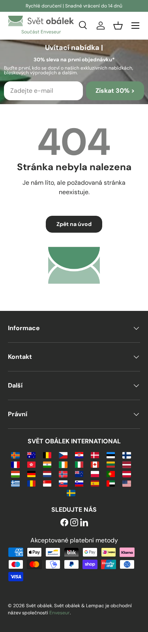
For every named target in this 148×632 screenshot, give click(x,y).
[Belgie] (47, 454)
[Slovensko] (63, 483)
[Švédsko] (71, 492)
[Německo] (31, 473)
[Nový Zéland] (79, 473)
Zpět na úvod (74, 224)
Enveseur (59, 613)
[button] (118, 25)
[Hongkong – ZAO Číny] (31, 464)
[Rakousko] (126, 473)
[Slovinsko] (79, 483)
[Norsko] (63, 473)
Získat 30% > (115, 90)
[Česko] (63, 454)
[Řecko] (15, 483)
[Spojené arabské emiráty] (111, 483)
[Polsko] (95, 473)
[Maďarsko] (15, 473)
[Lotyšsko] (126, 464)
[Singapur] (47, 483)
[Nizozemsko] (47, 473)
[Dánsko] (95, 454)
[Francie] (15, 464)
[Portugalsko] (111, 473)
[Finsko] (126, 454)
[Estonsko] (111, 454)
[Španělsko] (95, 483)
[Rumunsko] (31, 483)
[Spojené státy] (126, 483)
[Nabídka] (135, 25)
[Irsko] (63, 464)
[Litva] (111, 464)
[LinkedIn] (84, 523)
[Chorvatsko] (79, 454)
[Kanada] (95, 464)
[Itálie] (79, 464)
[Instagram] (74, 523)
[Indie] (47, 464)
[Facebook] (64, 523)
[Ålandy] (15, 454)
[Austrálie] (31, 454)
